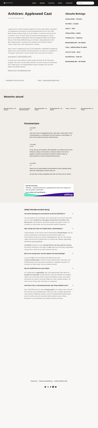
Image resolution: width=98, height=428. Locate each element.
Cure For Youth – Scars (72, 52)
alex (31, 165)
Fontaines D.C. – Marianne (73, 38)
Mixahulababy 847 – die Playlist (56, 109)
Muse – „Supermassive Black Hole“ (48, 80)
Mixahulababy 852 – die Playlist (75, 61)
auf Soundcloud (37, 241)
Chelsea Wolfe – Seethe (73, 33)
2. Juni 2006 (33, 144)
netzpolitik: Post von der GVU (15, 80)
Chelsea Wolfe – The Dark (73, 19)
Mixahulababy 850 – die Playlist (41, 109)
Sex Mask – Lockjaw (71, 24)
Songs (22, 18)
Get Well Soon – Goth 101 (73, 57)
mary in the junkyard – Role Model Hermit (25, 109)
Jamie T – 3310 (70, 28)
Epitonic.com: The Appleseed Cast (19, 70)
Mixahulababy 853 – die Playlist (75, 42)
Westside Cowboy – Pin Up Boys (10, 109)
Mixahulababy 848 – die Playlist (87, 109)
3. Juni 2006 (33, 127)
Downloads (17, 18)
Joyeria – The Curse (71, 108)
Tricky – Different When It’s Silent (76, 47)
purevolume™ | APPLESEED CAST (20, 56)
